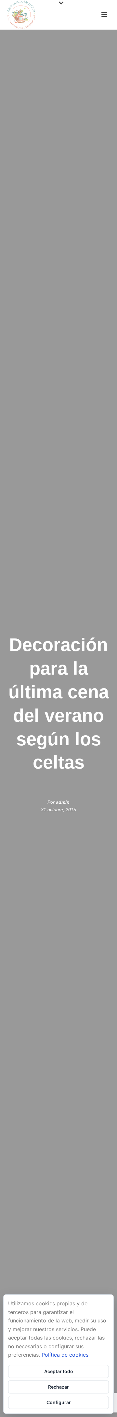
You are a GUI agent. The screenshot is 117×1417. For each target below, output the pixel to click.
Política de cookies (65, 1354)
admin (63, 802)
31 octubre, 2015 (58, 809)
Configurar (58, 1402)
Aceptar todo (58, 1371)
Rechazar (58, 1387)
